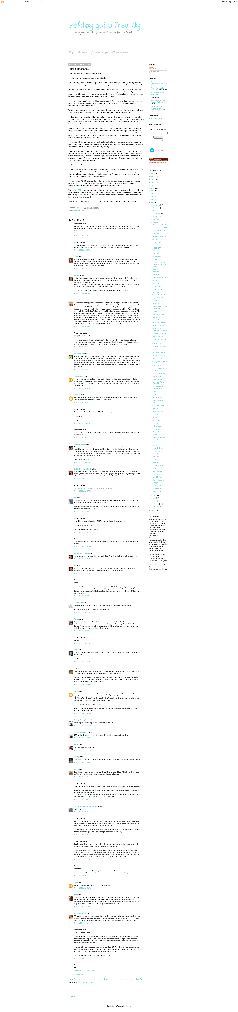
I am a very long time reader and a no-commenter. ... (157, 94)
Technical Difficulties (159, 242)
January (156, 507)
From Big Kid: (157, 477)
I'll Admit (155, 435)
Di (74, 668)
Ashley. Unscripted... (81, 720)
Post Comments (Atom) (85, 983)
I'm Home (155, 259)
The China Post (157, 411)
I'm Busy (155, 414)
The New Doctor (157, 358)
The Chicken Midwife (159, 225)
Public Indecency (158, 426)
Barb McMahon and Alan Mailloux (85, 806)
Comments (155, 72)
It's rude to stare (79, 210)
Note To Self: (156, 489)
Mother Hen (156, 304)
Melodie (76, 275)
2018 (153, 174)
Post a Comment (77, 975)
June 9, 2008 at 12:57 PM (82, 750)
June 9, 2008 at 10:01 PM (82, 888)
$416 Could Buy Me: (159, 352)
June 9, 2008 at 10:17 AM (82, 662)
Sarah (76, 744)
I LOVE (154, 251)
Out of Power (156, 420)
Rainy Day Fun (157, 289)
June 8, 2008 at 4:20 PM (82, 268)
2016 (153, 179)
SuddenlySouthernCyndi (82, 469)
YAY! (154, 349)
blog (71, 52)
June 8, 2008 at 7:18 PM (82, 423)
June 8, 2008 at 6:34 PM (82, 388)
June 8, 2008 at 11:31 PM (82, 559)
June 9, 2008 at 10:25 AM (82, 684)
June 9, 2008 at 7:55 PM (82, 859)
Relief (154, 468)
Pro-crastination (157, 400)
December (156, 205)
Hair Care (155, 423)
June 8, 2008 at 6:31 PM (82, 347)
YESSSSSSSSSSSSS (159, 228)
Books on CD (156, 376)
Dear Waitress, (157, 311)
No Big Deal (156, 486)
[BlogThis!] (91, 208)
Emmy (76, 882)
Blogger (128, 1006)
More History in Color (159, 236)
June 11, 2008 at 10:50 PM (83, 923)
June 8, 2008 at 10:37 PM (82, 491)
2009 (153, 199)
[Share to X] (93, 208)
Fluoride (155, 280)
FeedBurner (163, 141)
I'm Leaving (156, 451)
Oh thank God (157, 239)
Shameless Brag (158, 314)
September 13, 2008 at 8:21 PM (84, 970)
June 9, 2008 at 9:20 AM (82, 631)
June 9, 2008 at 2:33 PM (82, 812)
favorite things (100, 52)
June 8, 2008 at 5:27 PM (82, 293)
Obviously (155, 445)
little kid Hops (157, 344)
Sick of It (155, 454)
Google (73, 996)
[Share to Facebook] (95, 208)
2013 (153, 188)
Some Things (156, 491)
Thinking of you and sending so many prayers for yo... (157, 108)
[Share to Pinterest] (98, 208)
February (156, 504)
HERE (79, 190)
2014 (153, 185)
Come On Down (157, 448)
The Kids (155, 409)
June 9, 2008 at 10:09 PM (82, 906)
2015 (153, 182)
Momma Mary (79, 353)
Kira (75, 565)
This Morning (156, 292)
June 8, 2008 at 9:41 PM (82, 462)
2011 (153, 194)
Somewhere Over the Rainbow (159, 307)
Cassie (76, 257)
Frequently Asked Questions (158, 383)
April (154, 498)
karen (76, 895)
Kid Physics (156, 403)
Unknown (77, 395)
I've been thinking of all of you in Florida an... (158, 101)
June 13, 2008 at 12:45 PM (83, 958)
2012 (153, 191)
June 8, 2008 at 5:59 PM (82, 326)
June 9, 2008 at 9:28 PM (82, 876)
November (156, 208)
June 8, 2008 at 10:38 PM (82, 512)
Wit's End (155, 283)
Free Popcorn (157, 471)
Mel (75, 300)
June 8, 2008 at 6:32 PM (82, 370)
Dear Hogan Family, (159, 347)
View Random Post (155, 119)
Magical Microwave (158, 323)
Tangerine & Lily (157, 465)
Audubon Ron (79, 602)
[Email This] (88, 208)
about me (83, 52)
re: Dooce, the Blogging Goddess (159, 329)
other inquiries (120, 52)
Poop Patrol (156, 320)
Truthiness (156, 317)
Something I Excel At (159, 278)
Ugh (153, 442)
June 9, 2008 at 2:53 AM (82, 596)
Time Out (155, 272)
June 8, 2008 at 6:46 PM (82, 402)
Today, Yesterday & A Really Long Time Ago (159, 264)
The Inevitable (157, 397)
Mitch (76, 769)
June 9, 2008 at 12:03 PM (82, 738)
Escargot (155, 483)
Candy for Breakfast (159, 333)
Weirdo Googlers (158, 336)
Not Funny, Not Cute (159, 231)
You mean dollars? (158, 355)
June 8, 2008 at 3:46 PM (82, 250)
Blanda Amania (79, 444)
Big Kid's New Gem (158, 298)
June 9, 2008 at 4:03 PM (82, 834)
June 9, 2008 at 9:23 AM (82, 643)
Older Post (139, 979)
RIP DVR (155, 394)
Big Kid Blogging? (158, 480)
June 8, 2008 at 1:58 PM (82, 235)
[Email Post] (84, 207)
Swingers (155, 429)
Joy (75, 498)
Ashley (76, 619)
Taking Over (156, 474)
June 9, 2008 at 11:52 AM (82, 726)
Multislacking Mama (81, 553)
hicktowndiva (78, 376)
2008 (153, 202)
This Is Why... (156, 432)
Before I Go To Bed (158, 254)
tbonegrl (77, 757)
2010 (153, 197)
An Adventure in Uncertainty (157, 387)
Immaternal (156, 275)
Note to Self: (156, 460)
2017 (153, 176)
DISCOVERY (156, 248)
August (155, 216)
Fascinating (156, 269)
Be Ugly (155, 301)
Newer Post (73, 979)
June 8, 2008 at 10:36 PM (82, 479)
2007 (153, 510)
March (155, 501)
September (157, 214)
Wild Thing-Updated (159, 373)
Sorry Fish (155, 462)
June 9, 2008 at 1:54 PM (82, 799)
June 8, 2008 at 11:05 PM (82, 546)
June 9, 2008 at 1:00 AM (82, 573)
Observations (156, 257)
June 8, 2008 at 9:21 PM (82, 437)
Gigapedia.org (157, 379)
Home (106, 979)
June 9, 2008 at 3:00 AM (82, 612)
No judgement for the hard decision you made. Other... (159, 83)
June (154, 222)
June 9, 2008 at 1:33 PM (82, 777)
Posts (154, 68)
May (154, 495)
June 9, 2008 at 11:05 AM (82, 713)
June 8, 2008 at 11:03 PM (82, 532)
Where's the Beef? (158, 295)
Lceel (76, 691)
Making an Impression (159, 326)
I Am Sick (155, 457)
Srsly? (154, 391)
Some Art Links (157, 366)
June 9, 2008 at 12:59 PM (82, 762)
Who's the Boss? (158, 406)
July (154, 219)
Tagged (155, 417)
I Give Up (155, 234)
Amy (75, 650)
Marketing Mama (80, 913)
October (155, 211)
